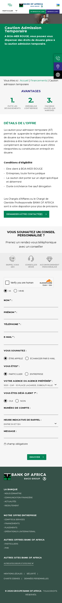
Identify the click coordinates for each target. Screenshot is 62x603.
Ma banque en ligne (37, 11)
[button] (26, 214)
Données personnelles (36, 578)
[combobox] (31, 385)
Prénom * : (10, 312)
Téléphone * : (12, 324)
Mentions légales (13, 573)
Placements (11, 527)
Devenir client (52, 11)
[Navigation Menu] (10, 5)
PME (7, 548)
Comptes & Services (15, 519)
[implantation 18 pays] (58, 75)
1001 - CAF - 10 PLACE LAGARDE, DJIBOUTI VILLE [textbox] (28, 385)
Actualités (10, 501)
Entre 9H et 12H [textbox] (12, 424)
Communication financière (19, 497)
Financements (38, 80)
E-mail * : (9, 337)
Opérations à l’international (20, 531)
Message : (10, 431)
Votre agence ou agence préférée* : (28, 383)
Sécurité (31, 573)
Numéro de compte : (17, 408)
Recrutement (12, 505)
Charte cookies (12, 578)
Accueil (24, 80)
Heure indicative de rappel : (22, 422)
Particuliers (11, 544)
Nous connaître (13, 493)
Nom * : (8, 300)
